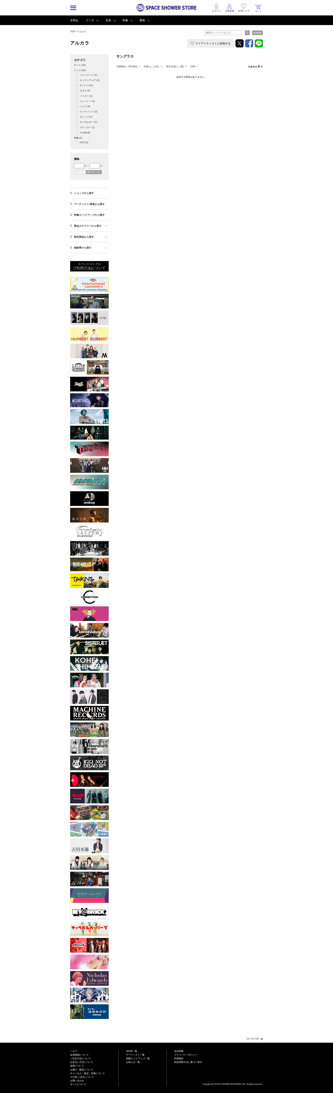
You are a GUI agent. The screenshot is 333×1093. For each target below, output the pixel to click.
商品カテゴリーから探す (88, 225)
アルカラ (82, 31)
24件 (192, 66)
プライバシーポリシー (185, 1054)
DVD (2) (84, 142)
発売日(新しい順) (175, 66)
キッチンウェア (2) (89, 80)
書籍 (142, 20)
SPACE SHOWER (233, 1077)
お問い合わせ (77, 1080)
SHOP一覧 (131, 1051)
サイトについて (78, 1084)
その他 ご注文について (82, 1077)
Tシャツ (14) (86, 85)
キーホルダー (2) (88, 122)
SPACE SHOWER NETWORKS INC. (230, 1084)
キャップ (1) (86, 116)
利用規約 (178, 1058)
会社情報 (178, 1051)
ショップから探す (84, 193)
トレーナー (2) (87, 101)
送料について (77, 1065)
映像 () (78, 138)
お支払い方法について (81, 1062)
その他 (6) (85, 132)
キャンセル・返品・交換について (87, 1073)
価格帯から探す (83, 247)
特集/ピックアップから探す (89, 214)
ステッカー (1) (87, 127)
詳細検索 (257, 33)
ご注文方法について (80, 1058)
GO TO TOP (253, 1038)
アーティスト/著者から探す (89, 204)
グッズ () (80, 70)
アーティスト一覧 (135, 1054)
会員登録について (79, 1054)
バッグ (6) (85, 106)
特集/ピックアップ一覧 (138, 1058)
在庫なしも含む (152, 66)
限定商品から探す (84, 236)
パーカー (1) (86, 96)
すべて (80, 65)
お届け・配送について (81, 1069)
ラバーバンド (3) (88, 111)
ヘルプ (73, 1051)
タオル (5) (85, 90)
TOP (72, 31)
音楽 (108, 20)
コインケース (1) (88, 75)
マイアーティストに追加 (212, 43)
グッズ (90, 20)
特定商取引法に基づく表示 (188, 1062)
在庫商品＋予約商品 (126, 66)
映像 (125, 20)
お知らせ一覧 (133, 1062)
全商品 (74, 20)
